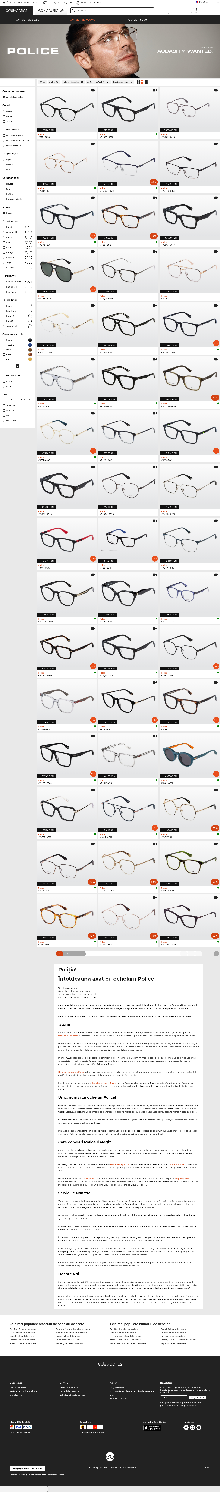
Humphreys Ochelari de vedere (125, 1336)
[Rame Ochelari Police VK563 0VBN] (67, 862)
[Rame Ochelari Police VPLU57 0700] (67, 754)
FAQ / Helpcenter (118, 1387)
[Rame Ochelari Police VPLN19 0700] (128, 377)
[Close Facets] (17, 82)
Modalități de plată (69, 1387)
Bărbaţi (9, 116)
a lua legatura (17, 1395)
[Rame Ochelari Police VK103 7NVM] (190, 862)
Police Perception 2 (119, 1164)
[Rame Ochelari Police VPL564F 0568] (128, 162)
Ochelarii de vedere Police (71, 1072)
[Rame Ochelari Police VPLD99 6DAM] (190, 377)
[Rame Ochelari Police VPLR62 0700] (67, 216)
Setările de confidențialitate (23, 1391)
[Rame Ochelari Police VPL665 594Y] (128, 915)
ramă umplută (177, 1164)
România (203, 2)
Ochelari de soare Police (104, 1083)
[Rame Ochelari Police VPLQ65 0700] (128, 108)
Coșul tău (195, 13)
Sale (8, 189)
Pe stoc (9, 194)
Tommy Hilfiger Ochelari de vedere (178, 1340)
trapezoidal (11, 326)
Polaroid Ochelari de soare (23, 1343)
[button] (16, 10)
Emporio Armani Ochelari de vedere (128, 1343)
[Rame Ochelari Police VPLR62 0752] (190, 700)
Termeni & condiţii (19, 1474)
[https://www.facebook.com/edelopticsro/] (186, 1428)
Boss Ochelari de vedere (173, 1336)
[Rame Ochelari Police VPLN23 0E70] (190, 485)
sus (207, 1467)
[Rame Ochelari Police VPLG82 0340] (190, 269)
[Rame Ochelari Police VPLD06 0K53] (190, 162)
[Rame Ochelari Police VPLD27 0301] (190, 808)
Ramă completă (13, 282)
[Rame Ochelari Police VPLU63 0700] (128, 700)
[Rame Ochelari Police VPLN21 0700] (128, 323)
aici (196, 1405)
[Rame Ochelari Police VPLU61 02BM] (67, 646)
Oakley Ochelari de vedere (123, 1332)
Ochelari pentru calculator (18, 140)
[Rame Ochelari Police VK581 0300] (67, 431)
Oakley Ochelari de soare (22, 1332)
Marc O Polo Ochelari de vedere (125, 1340)
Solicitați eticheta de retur (73, 1395)
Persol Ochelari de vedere (173, 1329)
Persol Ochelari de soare (22, 1336)
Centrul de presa (18, 1387)
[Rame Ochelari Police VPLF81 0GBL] (128, 431)
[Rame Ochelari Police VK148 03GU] (67, 700)
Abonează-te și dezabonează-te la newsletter (132, 1391)
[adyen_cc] (12, 1427)
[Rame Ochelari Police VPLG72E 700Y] (67, 593)
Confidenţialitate (37, 1474)
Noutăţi (9, 184)
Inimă (9, 306)
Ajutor (113, 1383)
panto (9, 237)
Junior (9, 121)
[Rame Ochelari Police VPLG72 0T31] (190, 593)
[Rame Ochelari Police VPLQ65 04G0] (67, 377)
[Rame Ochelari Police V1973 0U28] (67, 108)
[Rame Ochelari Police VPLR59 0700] (190, 323)
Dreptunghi (11, 232)
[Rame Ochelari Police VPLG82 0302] (67, 162)
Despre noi (16, 1383)
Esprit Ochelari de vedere (173, 1343)
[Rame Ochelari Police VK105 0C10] (128, 216)
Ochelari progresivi (14, 135)
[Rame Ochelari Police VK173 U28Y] (67, 539)
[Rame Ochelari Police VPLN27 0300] (67, 323)
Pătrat (9, 227)
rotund (9, 247)
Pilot (8, 242)
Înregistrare (170, 13)
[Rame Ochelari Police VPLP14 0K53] (190, 539)
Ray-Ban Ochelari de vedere (124, 1329)
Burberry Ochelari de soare (69, 1343)
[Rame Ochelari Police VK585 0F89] (128, 808)
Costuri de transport (70, 1391)
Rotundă (10, 316)
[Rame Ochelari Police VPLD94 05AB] (128, 485)
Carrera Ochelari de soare (22, 1340)
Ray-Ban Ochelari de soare (23, 1329)
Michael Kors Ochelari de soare (71, 1332)
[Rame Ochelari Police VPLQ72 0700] (67, 485)
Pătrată (9, 321)
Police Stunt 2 (89, 1178)
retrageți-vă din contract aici (27, 1468)
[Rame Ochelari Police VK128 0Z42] (128, 539)
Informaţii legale (55, 1474)
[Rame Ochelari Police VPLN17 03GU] (128, 754)
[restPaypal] (27, 1427)
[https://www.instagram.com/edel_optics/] (192, 1428)
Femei (9, 111)
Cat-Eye (9, 252)
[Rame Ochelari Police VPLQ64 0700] (128, 646)
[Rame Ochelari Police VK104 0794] (67, 915)
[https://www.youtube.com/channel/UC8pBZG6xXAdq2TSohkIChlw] (198, 1428)
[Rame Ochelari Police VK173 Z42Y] (190, 431)
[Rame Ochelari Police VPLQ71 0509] (128, 269)
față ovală (11, 311)
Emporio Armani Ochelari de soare (73, 1329)
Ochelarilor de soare (68, 1035)
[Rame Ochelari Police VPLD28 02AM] (128, 862)
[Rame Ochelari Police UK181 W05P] (190, 754)
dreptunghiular (182, 1178)
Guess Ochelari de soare (68, 1336)
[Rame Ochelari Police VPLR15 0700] (67, 808)
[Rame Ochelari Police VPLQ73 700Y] (190, 216)
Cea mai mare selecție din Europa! (24, 2)
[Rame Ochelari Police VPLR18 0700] (128, 593)
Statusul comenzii (119, 1398)
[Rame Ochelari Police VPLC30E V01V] (190, 915)
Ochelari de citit (13, 145)
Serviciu (64, 1383)
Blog (112, 1395)
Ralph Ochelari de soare (68, 1340)
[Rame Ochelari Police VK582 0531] (190, 646)
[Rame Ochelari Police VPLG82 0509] (190, 108)
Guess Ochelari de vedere (173, 1332)
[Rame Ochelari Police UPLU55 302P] (67, 269)
